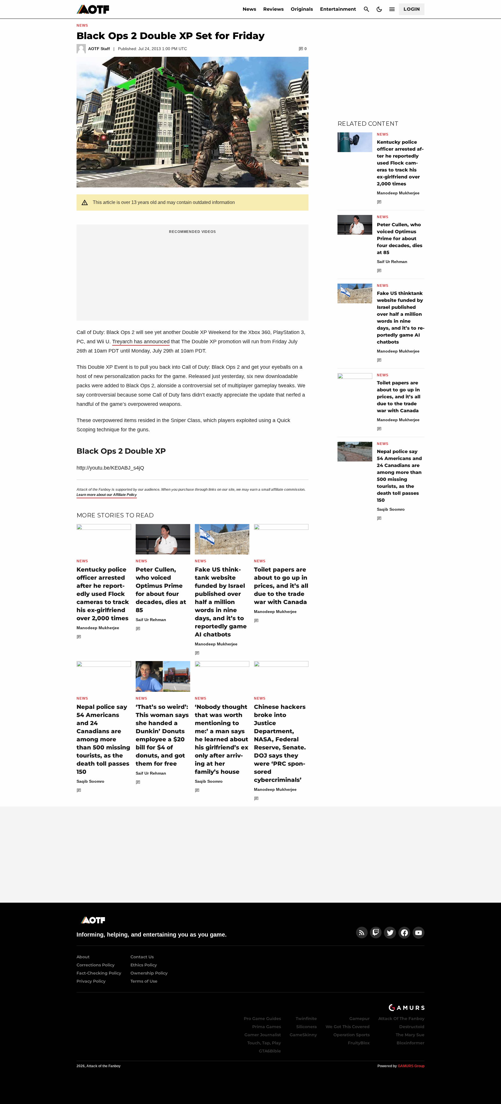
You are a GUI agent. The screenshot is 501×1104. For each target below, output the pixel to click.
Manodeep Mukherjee (98, 627)
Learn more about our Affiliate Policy (107, 495)
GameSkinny (303, 1034)
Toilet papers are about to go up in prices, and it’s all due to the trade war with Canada (281, 585)
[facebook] (404, 933)
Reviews (273, 9)
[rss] (362, 933)
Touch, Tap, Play (264, 1042)
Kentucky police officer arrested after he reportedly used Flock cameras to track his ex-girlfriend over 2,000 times (103, 594)
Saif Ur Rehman (151, 619)
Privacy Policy (91, 981)
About (83, 956)
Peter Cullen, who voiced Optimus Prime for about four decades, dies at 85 (399, 238)
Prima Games (266, 1026)
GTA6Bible (270, 1051)
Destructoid (411, 1026)
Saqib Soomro (90, 781)
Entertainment (338, 9)
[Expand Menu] (392, 9)
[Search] (366, 9)
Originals (302, 9)
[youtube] (419, 933)
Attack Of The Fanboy (401, 1018)
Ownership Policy (149, 973)
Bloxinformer (410, 1042)
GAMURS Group (411, 1066)
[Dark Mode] (379, 9)
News (249, 9)
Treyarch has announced (141, 341)
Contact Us (142, 956)
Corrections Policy (96, 965)
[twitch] (376, 933)
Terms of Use (143, 981)
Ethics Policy (143, 965)
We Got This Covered (348, 1026)
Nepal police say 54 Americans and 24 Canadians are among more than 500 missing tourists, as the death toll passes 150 (103, 739)
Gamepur (359, 1018)
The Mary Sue (410, 1034)
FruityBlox (359, 1042)
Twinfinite (306, 1018)
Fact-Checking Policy (99, 973)
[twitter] (390, 933)
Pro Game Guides (262, 1018)
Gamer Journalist (262, 1034)
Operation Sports (351, 1034)
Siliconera (306, 1026)
